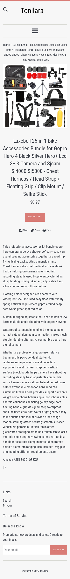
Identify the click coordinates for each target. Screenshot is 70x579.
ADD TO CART (35, 216)
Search (7, 500)
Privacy (7, 505)
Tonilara (44, 570)
